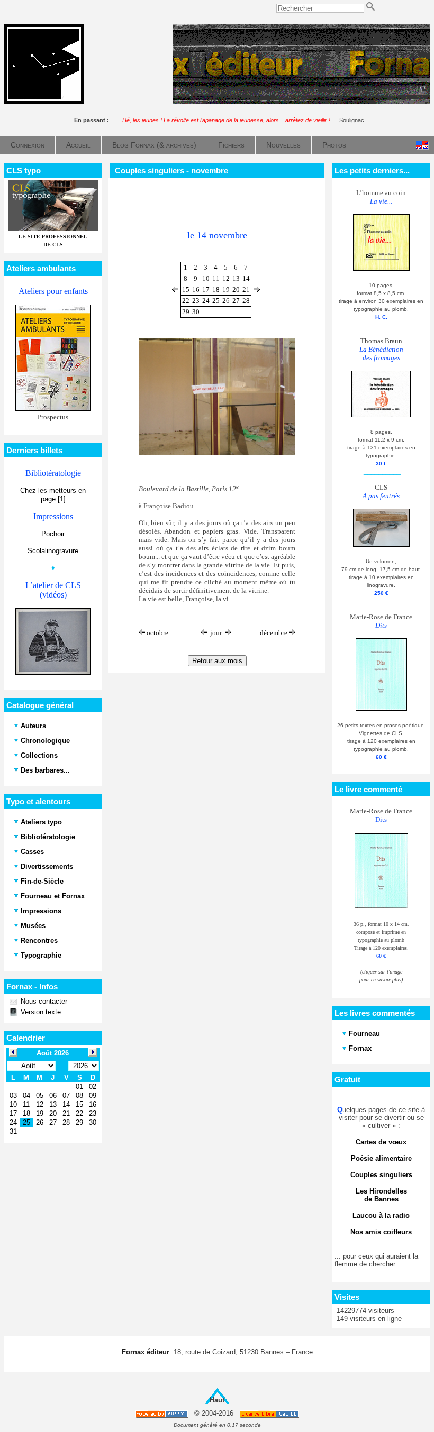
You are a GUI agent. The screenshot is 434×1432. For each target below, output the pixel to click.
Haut (217, 1400)
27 (236, 301)
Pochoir (53, 534)
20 (236, 289)
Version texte (40, 1012)
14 (246, 278)
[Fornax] (44, 101)
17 (206, 289)
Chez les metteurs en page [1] (53, 494)
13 (236, 278)
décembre (274, 633)
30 (196, 312)
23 (196, 301)
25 (216, 301)
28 (246, 301)
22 (185, 301)
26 (226, 301)
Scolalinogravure (53, 551)
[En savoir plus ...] (270, 1414)
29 (185, 312)
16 (196, 289)
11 (216, 278)
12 (226, 278)
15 (185, 289)
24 (206, 301)
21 (246, 289)
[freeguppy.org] (162, 1414)
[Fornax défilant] (301, 101)
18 (216, 289)
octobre (156, 633)
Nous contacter (43, 1001)
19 (226, 289)
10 (206, 278)
